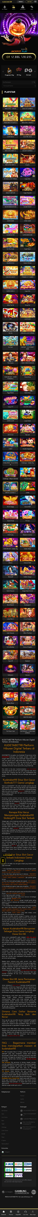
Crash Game (5, 1130)
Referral (22, 1102)
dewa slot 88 (16, 985)
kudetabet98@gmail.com (29, 1119)
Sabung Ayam (5, 1143)
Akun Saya (33, 1214)
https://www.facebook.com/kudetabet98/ (29, 1123)
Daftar (29, 1)
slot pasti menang (31, 1059)
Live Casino (23, 9)
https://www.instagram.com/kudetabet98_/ (29, 1128)
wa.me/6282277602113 (29, 1110)
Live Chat (25, 1214)
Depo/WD (18, 1214)
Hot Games (4, 9)
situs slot (17, 803)
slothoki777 (21, 791)
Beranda (3, 1214)
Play (24, 51)
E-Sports (4, 1140)
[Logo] (7, 2)
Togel (3, 1124)
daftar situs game (31, 937)
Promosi (22, 1095)
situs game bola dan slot (13, 1035)
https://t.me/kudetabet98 (29, 1114)
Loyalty (22, 1099)
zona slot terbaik (31, 769)
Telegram (7, 1152)
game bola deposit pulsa (15, 1083)
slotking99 (16, 828)
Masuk (21, 1)
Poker (3, 1137)
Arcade (3, 1134)
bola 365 (14, 845)
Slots (13, 9)
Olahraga (4, 1127)
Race (32, 9)
